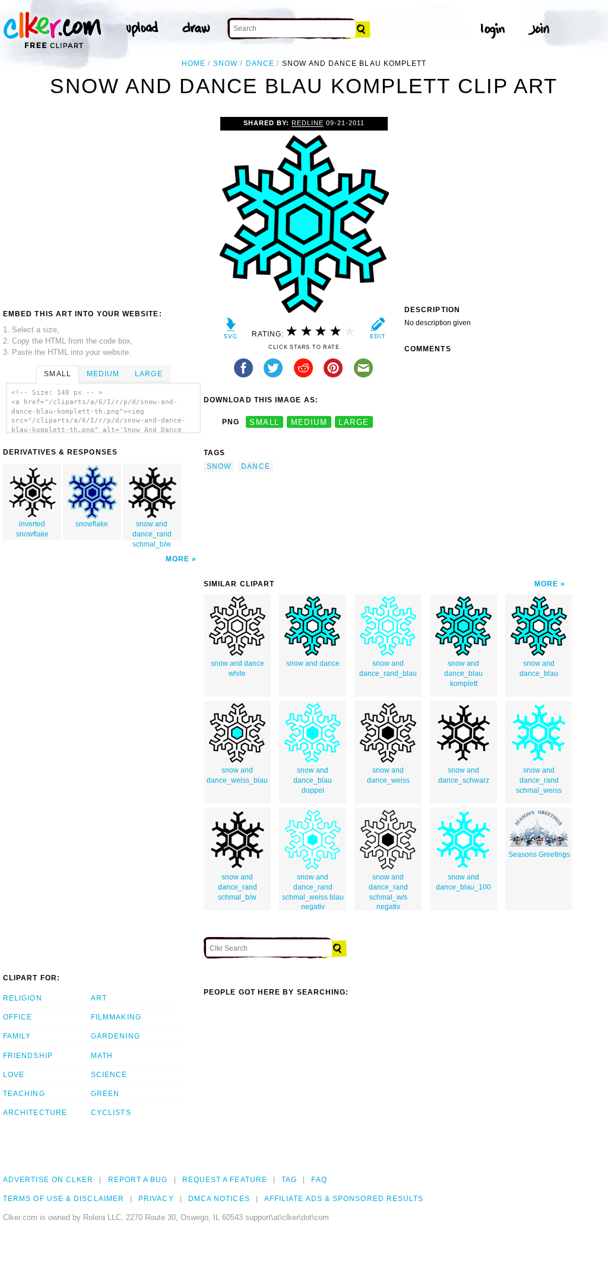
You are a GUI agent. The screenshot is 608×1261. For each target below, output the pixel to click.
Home (193, 63)
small (264, 422)
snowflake (91, 524)
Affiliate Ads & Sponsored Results (344, 1199)
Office (17, 1017)
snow (225, 63)
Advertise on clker (48, 1180)
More (177, 559)
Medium (103, 374)
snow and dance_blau (539, 668)
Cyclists (111, 1112)
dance (260, 63)
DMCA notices (219, 1199)
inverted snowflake (32, 529)
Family (17, 1036)
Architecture (35, 1112)
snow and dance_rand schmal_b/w (152, 530)
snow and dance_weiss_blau (237, 775)
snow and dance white (237, 668)
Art (99, 998)
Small (57, 374)
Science (109, 1075)
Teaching (24, 1094)
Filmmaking (116, 1017)
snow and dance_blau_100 (463, 882)
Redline (308, 122)
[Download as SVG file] (230, 331)
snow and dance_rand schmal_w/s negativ (388, 891)
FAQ (319, 1180)
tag (289, 1180)
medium (309, 422)
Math (102, 1056)
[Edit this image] (377, 331)
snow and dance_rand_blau (388, 668)
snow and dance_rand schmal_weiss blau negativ (313, 891)
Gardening (115, 1036)
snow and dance (313, 663)
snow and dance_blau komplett (463, 673)
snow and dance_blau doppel (312, 780)
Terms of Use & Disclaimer (63, 1199)
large (353, 422)
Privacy (156, 1199)
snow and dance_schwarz (463, 775)
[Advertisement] (102, 206)
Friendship (28, 1056)
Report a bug (138, 1180)
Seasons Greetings (539, 854)
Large (148, 374)
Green (105, 1094)
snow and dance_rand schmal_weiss (539, 780)
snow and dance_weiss (388, 775)
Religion (22, 998)
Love (13, 1075)
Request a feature (224, 1180)
